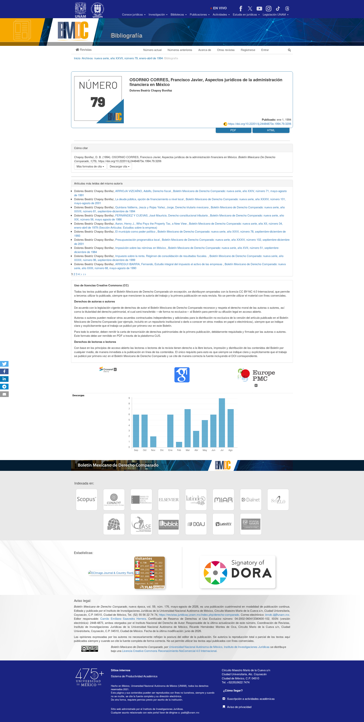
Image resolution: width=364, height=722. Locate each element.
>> (84, 274)
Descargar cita (119, 166)
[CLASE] (141, 524)
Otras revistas (226, 50)
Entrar (265, 50)
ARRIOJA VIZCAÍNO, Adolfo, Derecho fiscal (143, 191)
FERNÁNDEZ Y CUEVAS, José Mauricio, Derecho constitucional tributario (162, 215)
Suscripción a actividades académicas (251, 699)
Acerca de (204, 50)
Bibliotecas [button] (178, 14)
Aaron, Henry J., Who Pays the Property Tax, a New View (151, 223)
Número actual (152, 50)
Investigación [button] (157, 14)
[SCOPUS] (86, 499)
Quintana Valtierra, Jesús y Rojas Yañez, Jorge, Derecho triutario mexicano (162, 207)
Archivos (88, 58)
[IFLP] (141, 499)
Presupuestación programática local (137, 239)
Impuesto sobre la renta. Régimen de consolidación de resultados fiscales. (161, 256)
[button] (83, 49)
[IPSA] (114, 524)
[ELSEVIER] (169, 499)
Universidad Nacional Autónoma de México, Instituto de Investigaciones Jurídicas (219, 647)
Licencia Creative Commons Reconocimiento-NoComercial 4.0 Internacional (169, 651)
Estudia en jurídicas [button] (245, 14)
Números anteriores (180, 50)
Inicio (77, 58)
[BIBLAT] (169, 524)
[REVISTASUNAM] (251, 524)
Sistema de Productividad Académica (134, 676)
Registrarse (248, 50)
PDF (233, 130)
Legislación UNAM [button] (275, 14)
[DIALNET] (251, 499)
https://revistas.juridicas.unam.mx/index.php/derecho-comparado (199, 615)
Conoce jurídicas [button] (133, 14)
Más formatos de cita (90, 166)
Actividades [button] (220, 14)
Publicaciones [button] (199, 14)
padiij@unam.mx (190, 712)
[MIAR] (223, 499)
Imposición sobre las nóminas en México (141, 248)
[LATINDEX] (196, 499)
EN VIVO (220, 7)
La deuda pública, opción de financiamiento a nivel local (149, 199)
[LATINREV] (223, 524)
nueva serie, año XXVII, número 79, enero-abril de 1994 (129, 58)
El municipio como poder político (135, 231)
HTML (271, 130)
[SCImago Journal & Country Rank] (110, 572)
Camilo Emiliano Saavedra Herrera (123, 618)
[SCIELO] (278, 499)
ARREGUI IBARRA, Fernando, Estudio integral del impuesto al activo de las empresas (169, 264)
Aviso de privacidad (239, 707)
